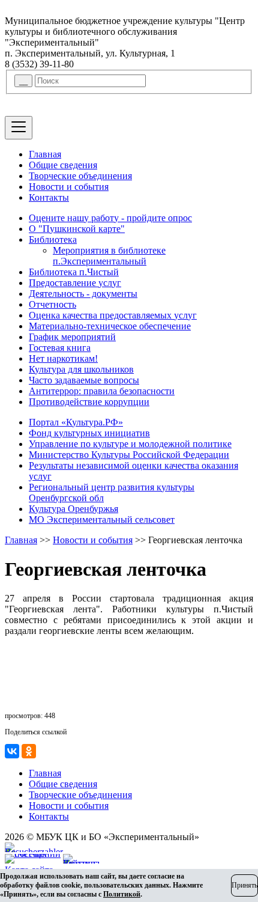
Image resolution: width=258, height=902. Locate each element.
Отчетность (52, 304)
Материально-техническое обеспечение (110, 326)
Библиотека (53, 239)
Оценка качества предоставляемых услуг (113, 315)
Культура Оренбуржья (73, 509)
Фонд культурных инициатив (89, 433)
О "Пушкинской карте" (77, 229)
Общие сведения (63, 165)
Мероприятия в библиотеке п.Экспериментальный (109, 255)
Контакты (49, 197)
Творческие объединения (80, 176)
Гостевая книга (60, 348)
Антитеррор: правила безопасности (102, 391)
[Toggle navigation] (18, 127)
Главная (45, 154)
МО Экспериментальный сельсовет (102, 519)
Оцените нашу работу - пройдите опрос (110, 218)
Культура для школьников (81, 369)
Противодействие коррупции (89, 402)
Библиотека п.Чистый (74, 272)
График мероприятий (72, 337)
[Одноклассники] (29, 751)
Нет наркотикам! (63, 358)
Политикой (121, 894)
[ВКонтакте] (12, 751)
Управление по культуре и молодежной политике (130, 444)
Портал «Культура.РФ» (76, 422)
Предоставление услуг (75, 283)
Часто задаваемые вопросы (84, 380)
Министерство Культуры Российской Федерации (129, 454)
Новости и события (69, 186)
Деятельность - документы (83, 293)
